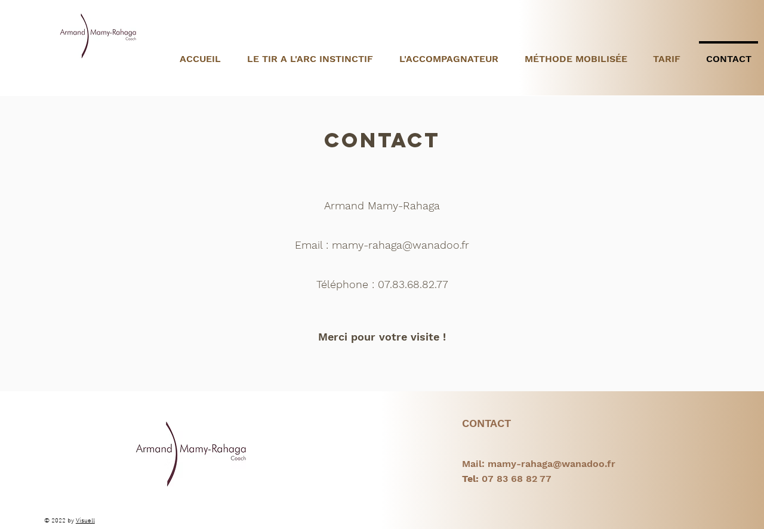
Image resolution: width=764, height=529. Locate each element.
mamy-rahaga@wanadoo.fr (400, 245)
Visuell (85, 521)
